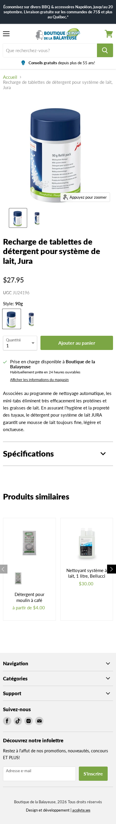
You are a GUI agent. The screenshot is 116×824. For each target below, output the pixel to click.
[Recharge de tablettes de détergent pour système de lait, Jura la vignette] (18, 217)
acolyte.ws (81, 810)
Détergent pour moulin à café (29, 597)
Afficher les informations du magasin (39, 380)
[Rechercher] (105, 50)
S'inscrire (93, 773)
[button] (111, 569)
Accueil (10, 77)
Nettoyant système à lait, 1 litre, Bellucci (86, 573)
